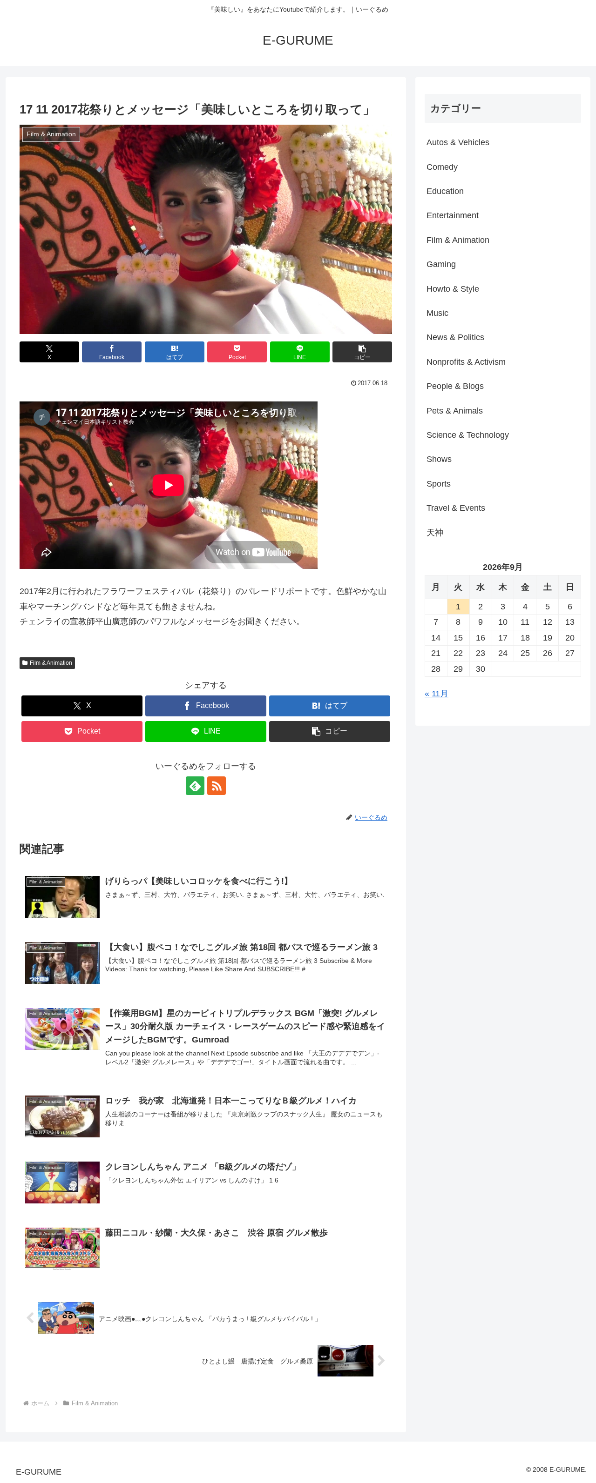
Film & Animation (51, 663)
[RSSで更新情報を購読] (216, 785)
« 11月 (436, 693)
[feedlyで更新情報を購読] (195, 785)
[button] (362, 351)
